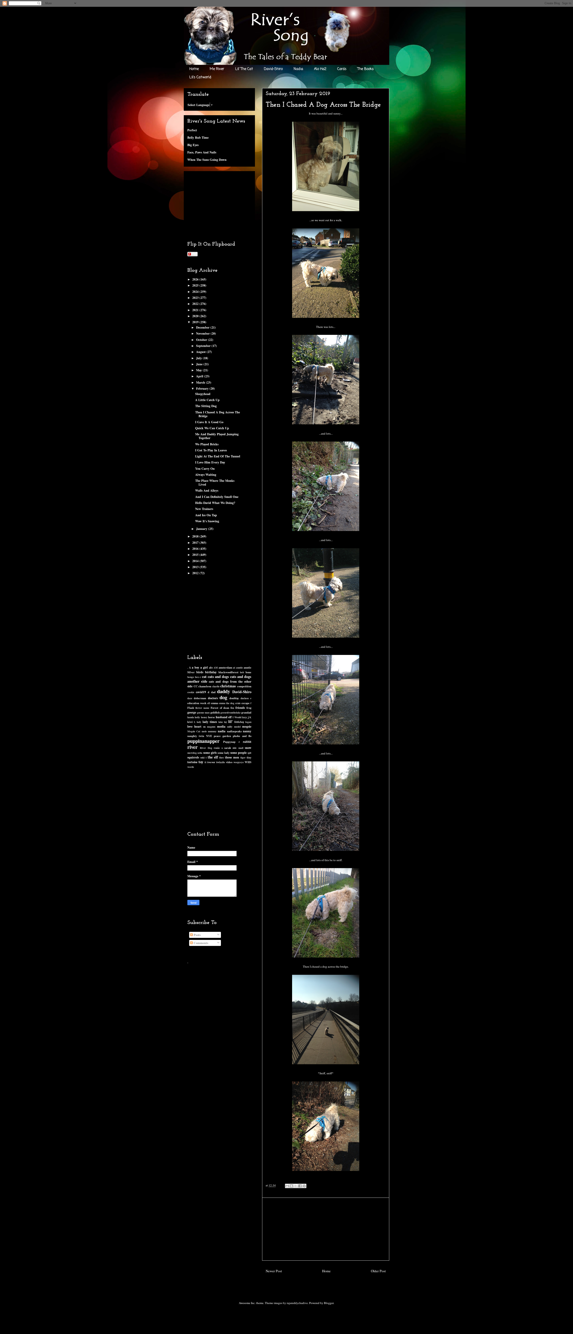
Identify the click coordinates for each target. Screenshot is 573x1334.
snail (240, 748)
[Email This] (287, 1186)
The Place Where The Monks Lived (214, 482)
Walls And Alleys (206, 490)
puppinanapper (203, 741)
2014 (195, 561)
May (199, 370)
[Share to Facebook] (300, 1186)
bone (248, 672)
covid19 (201, 692)
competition (244, 686)
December (203, 327)
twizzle (220, 762)
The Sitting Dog (206, 406)
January (202, 528)
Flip (194, 254)
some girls (210, 752)
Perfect (192, 130)
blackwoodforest (228, 672)
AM (216, 667)
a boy (195, 667)
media (221, 726)
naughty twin (195, 736)
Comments (200, 943)
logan (248, 722)
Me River (217, 69)
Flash (190, 708)
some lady (223, 753)
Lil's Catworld (200, 77)
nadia (221, 731)
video (229, 762)
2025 (195, 285)
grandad (246, 712)
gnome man (203, 712)
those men (232, 757)
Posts (197, 935)
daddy (223, 691)
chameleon (204, 686)
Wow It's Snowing (207, 521)
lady (199, 722)
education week (196, 703)
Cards (341, 69)
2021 (195, 310)
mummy (212, 731)
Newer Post (274, 1271)
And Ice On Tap (206, 515)
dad (213, 692)
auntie (239, 667)
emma (214, 703)
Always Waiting (205, 474)
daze (189, 698)
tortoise (192, 762)
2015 (195, 554)
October (202, 339)
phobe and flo (242, 736)
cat (204, 676)
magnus (211, 727)
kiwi (190, 722)
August (201, 351)
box (197, 677)
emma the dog (227, 703)
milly (230, 727)
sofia (199, 753)
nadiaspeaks (234, 731)
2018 (195, 536)
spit (249, 753)
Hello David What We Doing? (215, 502)
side (235, 748)
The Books (365, 69)
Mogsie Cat (193, 731)
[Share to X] (295, 1186)
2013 (195, 567)
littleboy (239, 722)
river (192, 747)
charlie (216, 686)
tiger (243, 757)
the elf (213, 757)
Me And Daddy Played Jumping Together (217, 436)
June (199, 364)
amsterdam (225, 667)
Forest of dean (220, 708)
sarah (227, 748)
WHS (248, 762)
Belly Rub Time (198, 137)
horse (211, 717)
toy (201, 762)
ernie (238, 703)
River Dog (206, 748)
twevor (211, 762)
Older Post (378, 1271)
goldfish (215, 712)
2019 (195, 322)
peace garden (222, 736)
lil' (230, 721)
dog (223, 697)
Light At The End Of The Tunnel (217, 456)
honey (204, 717)
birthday (211, 672)
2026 (195, 279)
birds (199, 672)
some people (238, 752)
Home (194, 69)
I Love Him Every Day (210, 462)
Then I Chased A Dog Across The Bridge (217, 414)
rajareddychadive (297, 1303)
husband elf (224, 717)
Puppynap (229, 742)
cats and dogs (218, 676)
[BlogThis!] (291, 1186)
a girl (204, 667)
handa (190, 717)
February (203, 388)
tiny (249, 757)
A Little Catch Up (207, 399)
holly (197, 717)
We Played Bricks (206, 444)
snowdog (192, 753)
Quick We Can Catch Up (212, 428)
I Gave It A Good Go (209, 422)
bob (242, 672)
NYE (209, 736)
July (199, 358)
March (201, 382)
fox (232, 708)
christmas (228, 686)
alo (211, 667)
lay (225, 722)
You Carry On (205, 468)
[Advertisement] (325, 1229)
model (237, 727)
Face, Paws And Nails (201, 152)
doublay (234, 698)
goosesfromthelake (230, 712)
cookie (190, 692)
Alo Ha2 (320, 69)
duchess (245, 698)
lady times (210, 721)
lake (220, 722)
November (203, 333)
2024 (195, 291)
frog (248, 708)
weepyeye (238, 762)
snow (248, 747)
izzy (244, 717)
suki (202, 757)
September (204, 345)
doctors (213, 698)
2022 (195, 303)
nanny (247, 731)
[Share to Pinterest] (304, 1186)
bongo (190, 677)
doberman (200, 698)
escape (246, 703)
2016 (195, 548)
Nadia (298, 69)
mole (204, 731)
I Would (237, 717)
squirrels (193, 757)
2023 (195, 297)
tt (205, 762)
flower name (202, 708)
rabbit (247, 741)
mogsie (246, 726)
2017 (195, 542)
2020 (195, 316)
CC (196, 686)
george (191, 712)
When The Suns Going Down (207, 159)
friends (240, 707)
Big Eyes (193, 144)
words (190, 767)
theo (221, 757)
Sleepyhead (202, 393)
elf (208, 703)
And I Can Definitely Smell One (216, 496)
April (200, 376)
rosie (217, 748)
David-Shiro (273, 69)
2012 (195, 573)
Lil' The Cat (244, 69)
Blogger (329, 1303)
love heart (194, 726)
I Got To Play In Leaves (211, 450)
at (234, 667)
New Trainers (204, 508)
